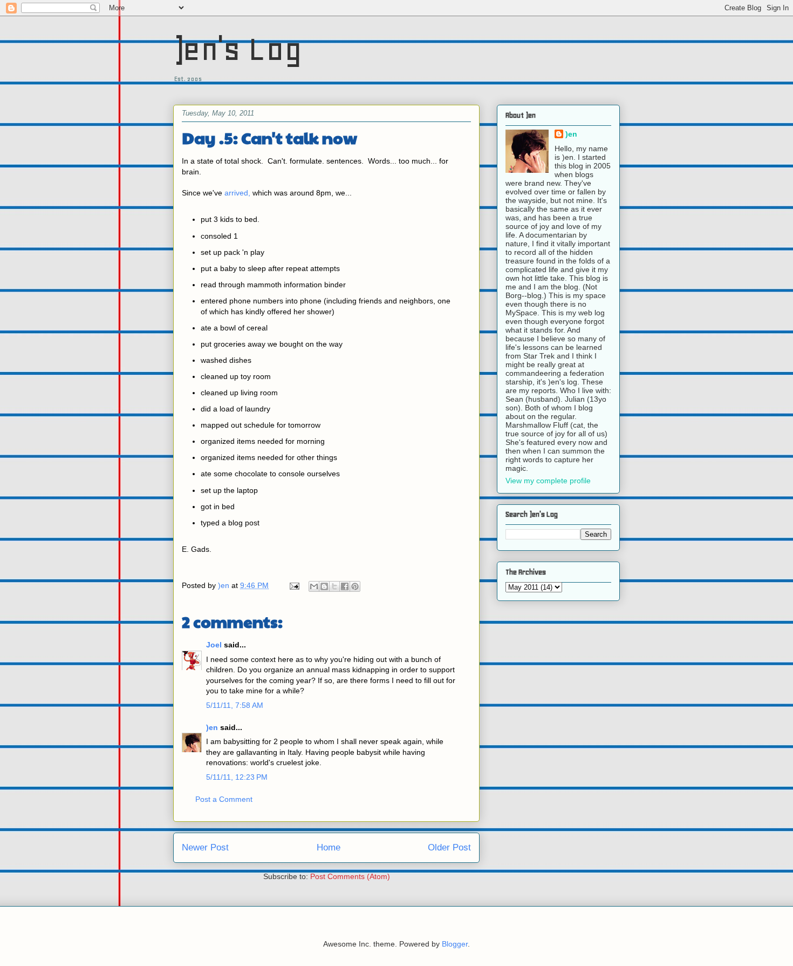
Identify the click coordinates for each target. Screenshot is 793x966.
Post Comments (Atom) (350, 876)
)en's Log (237, 49)
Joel (214, 644)
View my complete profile (548, 480)
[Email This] (314, 586)
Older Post (449, 847)
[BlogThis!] (324, 586)
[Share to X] (334, 586)
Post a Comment (223, 799)
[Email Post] (294, 585)
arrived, (237, 192)
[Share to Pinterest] (355, 586)
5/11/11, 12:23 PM (237, 777)
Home (328, 847)
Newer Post (205, 847)
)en (212, 727)
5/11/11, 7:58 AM (234, 705)
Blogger (455, 944)
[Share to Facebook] (344, 586)
